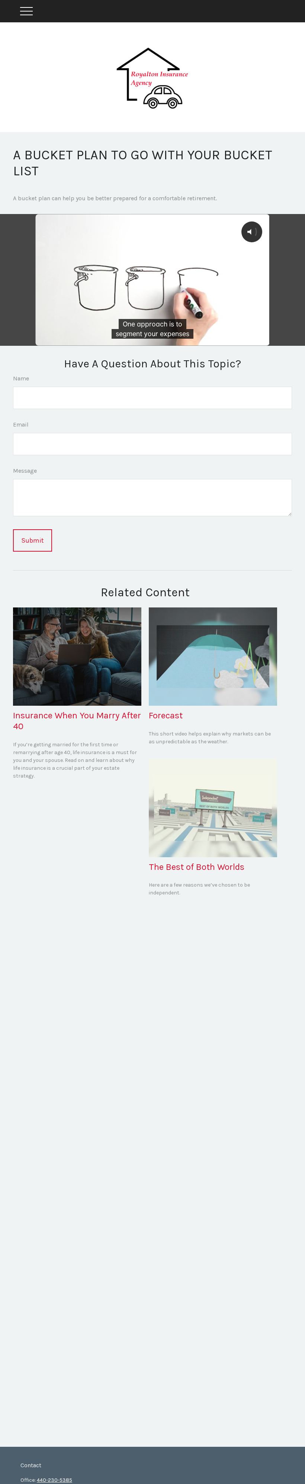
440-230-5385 (54, 1480)
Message (25, 470)
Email (21, 424)
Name (21, 378)
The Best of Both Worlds (196, 867)
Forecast (166, 715)
